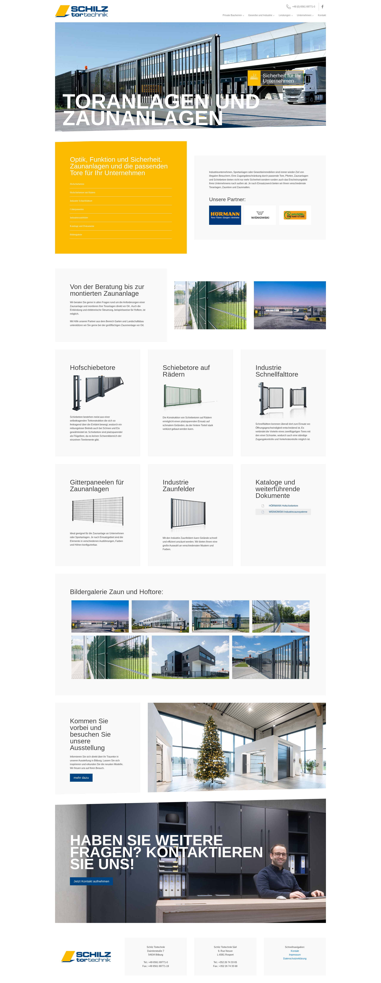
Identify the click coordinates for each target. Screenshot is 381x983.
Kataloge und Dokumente (82, 226)
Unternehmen (304, 15)
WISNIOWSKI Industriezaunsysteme (288, 512)
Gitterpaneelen (77, 209)
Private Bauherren (232, 15)
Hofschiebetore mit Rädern (82, 192)
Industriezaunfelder (79, 217)
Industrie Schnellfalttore (81, 201)
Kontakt (322, 15)
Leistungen (285, 15)
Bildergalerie (76, 234)
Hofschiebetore (77, 184)
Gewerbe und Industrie (260, 15)
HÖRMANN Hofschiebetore (283, 505)
